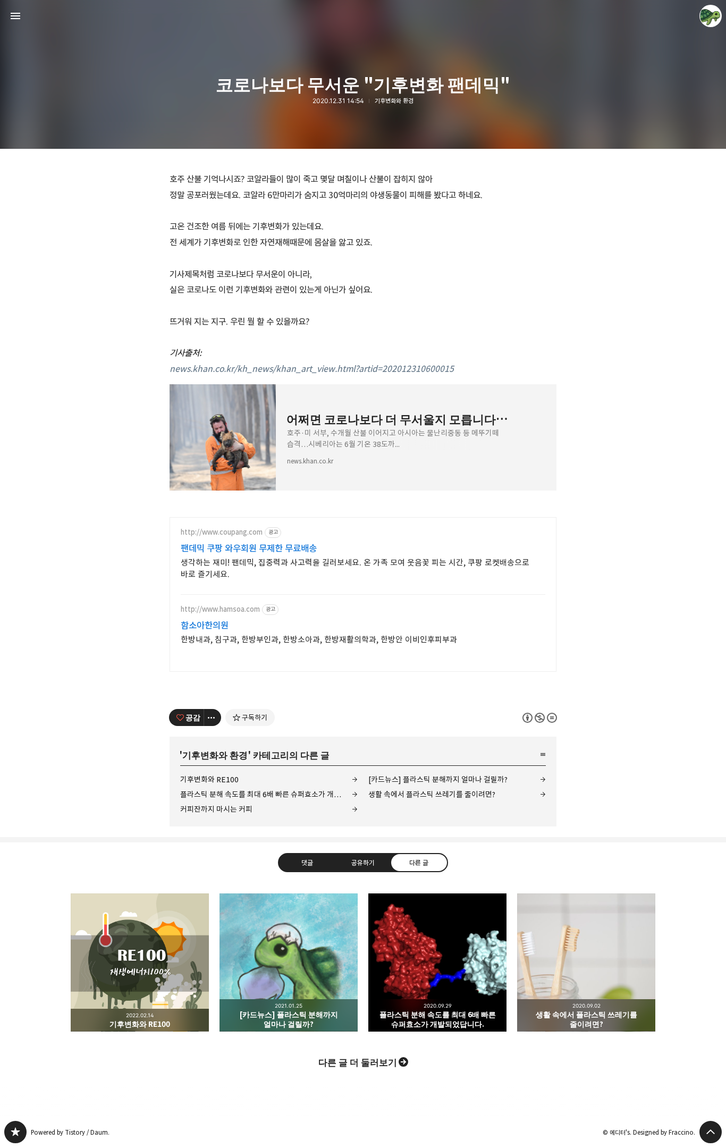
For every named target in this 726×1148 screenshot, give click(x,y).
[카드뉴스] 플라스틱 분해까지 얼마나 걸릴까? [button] (289, 962)
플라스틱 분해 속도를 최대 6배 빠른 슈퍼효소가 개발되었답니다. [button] (437, 962)
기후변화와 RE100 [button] (140, 962)
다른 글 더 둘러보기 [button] (357, 1061)
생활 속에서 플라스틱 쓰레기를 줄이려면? (431, 794)
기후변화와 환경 (394, 101)
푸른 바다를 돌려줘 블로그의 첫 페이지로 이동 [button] (363, 16)
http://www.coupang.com (222, 532)
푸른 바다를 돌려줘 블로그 (15, 1132)
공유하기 (363, 862)
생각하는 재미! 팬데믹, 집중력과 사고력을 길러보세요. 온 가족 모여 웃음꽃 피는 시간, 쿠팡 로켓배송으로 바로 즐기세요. (355, 568)
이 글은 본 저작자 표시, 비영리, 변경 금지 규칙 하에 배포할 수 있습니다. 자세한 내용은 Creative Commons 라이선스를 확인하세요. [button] (539, 717)
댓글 (307, 862)
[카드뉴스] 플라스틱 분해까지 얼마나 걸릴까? (438, 779)
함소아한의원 (205, 625)
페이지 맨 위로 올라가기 (710, 1132)
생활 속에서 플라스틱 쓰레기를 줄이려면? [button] (586, 962)
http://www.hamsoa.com (220, 609)
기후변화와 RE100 (209, 779)
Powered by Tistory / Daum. (70, 1132)
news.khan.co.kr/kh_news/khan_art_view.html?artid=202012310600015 (312, 369)
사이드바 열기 (15, 16)
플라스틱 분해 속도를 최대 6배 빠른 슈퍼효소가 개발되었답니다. (269, 794)
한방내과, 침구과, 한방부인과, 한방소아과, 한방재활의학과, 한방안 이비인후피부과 (319, 640)
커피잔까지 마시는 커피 (216, 809)
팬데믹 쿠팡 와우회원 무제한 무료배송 (249, 548)
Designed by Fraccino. (664, 1132)
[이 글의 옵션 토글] (212, 717)
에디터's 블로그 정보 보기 (710, 16)
